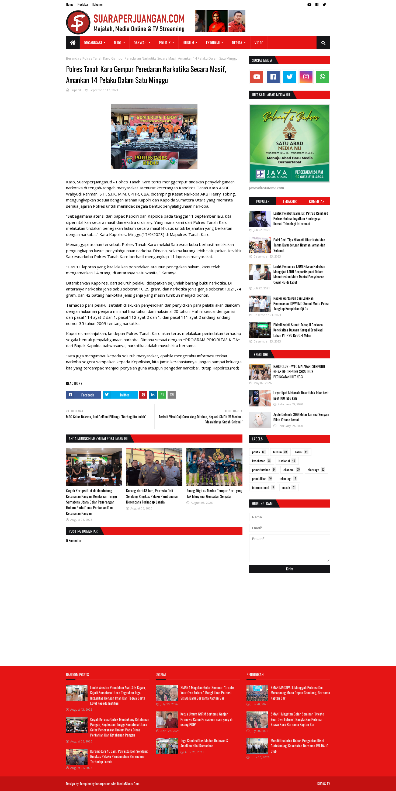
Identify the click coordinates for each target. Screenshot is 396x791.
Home (70, 4)
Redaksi (83, 4)
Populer (262, 201)
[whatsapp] (322, 77)
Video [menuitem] (259, 42)
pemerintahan (263, 469)
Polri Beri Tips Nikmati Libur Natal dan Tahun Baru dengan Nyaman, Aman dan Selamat (299, 245)
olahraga (316, 469)
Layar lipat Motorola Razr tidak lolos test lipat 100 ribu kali (301, 395)
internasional (263, 487)
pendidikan (262, 478)
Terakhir (290, 201)
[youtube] (309, 4)
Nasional (287, 460)
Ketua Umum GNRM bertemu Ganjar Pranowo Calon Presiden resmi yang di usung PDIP (206, 719)
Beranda (72, 58)
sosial (301, 452)
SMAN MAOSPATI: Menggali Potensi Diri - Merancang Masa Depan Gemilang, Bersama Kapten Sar (300, 693)
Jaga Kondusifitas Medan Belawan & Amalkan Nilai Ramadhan (204, 743)
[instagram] (306, 77)
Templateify (87, 783)
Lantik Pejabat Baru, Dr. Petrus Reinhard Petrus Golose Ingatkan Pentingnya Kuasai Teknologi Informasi (300, 218)
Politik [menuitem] (165, 42)
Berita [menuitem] (237, 42)
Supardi (76, 90)
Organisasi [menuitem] (93, 42)
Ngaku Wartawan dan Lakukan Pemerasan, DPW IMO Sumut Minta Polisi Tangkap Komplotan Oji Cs (301, 303)
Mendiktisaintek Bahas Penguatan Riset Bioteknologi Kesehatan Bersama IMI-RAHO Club (299, 746)
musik (288, 487)
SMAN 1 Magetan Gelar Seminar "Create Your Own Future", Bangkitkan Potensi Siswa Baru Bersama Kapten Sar (207, 693)
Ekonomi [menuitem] (213, 42)
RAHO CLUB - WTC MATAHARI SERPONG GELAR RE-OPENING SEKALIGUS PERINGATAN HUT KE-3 (299, 371)
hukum (280, 452)
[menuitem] (73, 42)
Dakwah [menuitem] (140, 42)
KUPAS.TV (323, 783)
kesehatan (261, 460)
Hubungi (97, 4)
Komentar (316, 201)
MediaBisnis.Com (128, 783)
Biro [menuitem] (117, 42)
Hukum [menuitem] (188, 42)
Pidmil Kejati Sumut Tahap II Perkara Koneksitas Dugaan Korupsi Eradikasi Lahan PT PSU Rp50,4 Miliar (298, 330)
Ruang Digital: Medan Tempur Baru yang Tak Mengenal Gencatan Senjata (214, 493)
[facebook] (317, 4)
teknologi (288, 478)
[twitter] (324, 4)
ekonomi (291, 469)
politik (259, 452)
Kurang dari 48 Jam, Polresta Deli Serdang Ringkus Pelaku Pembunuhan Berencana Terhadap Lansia (152, 496)
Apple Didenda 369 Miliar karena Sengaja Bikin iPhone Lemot (301, 417)
